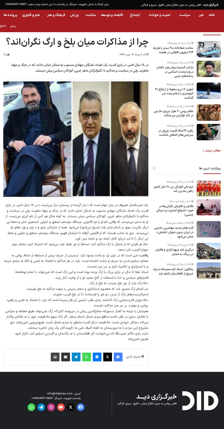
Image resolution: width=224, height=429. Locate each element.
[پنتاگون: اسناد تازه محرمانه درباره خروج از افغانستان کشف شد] (209, 270)
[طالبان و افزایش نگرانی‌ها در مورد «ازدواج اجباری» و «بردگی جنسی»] (209, 207)
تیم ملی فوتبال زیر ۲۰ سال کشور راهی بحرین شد (173, 189)
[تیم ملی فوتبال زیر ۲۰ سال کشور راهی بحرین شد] (209, 188)
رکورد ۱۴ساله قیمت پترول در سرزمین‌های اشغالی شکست (175, 133)
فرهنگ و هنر (56, 15)
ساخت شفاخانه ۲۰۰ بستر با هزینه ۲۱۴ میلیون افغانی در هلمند (173, 50)
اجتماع (135, 15)
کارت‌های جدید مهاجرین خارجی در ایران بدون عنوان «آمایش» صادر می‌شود (173, 232)
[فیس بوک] (118, 357)
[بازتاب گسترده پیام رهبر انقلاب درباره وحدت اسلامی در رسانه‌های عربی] (209, 69)
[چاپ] (55, 357)
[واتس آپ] (86, 357)
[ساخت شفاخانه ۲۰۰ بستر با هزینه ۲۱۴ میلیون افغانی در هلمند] (209, 49)
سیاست (184, 15)
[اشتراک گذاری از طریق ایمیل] (65, 357)
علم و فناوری (31, 15)
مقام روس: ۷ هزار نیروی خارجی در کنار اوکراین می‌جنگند (173, 113)
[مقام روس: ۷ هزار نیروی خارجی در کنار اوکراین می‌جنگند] (209, 112)
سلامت (91, 15)
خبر (201, 15)
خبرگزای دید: (211, 5)
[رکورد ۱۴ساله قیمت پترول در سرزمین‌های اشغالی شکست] (209, 132)
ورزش (74, 15)
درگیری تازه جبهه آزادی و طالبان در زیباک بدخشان (174, 252)
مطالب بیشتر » (212, 150)
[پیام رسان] (97, 357)
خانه (212, 15)
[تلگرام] (76, 357)
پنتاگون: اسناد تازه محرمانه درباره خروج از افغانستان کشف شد (173, 271)
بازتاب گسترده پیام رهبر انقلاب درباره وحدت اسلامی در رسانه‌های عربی (174, 71)
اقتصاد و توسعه (112, 15)
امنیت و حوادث (159, 15)
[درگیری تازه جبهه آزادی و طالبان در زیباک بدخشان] (209, 251)
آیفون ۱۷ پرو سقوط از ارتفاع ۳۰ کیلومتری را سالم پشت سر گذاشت (174, 93)
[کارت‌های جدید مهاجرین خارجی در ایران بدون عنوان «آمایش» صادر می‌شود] (209, 229)
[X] (107, 357)
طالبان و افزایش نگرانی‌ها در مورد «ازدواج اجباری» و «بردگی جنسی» (174, 210)
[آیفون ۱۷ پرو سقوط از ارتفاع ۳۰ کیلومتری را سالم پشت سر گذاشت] (209, 91)
